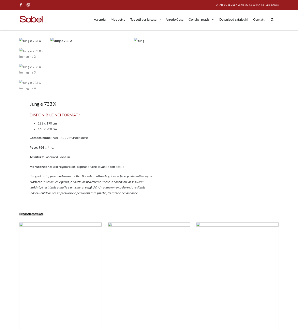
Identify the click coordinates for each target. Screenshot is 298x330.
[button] (272, 19)
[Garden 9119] (60, 225)
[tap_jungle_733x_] (92, 41)
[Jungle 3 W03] (237, 225)
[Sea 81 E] (149, 225)
